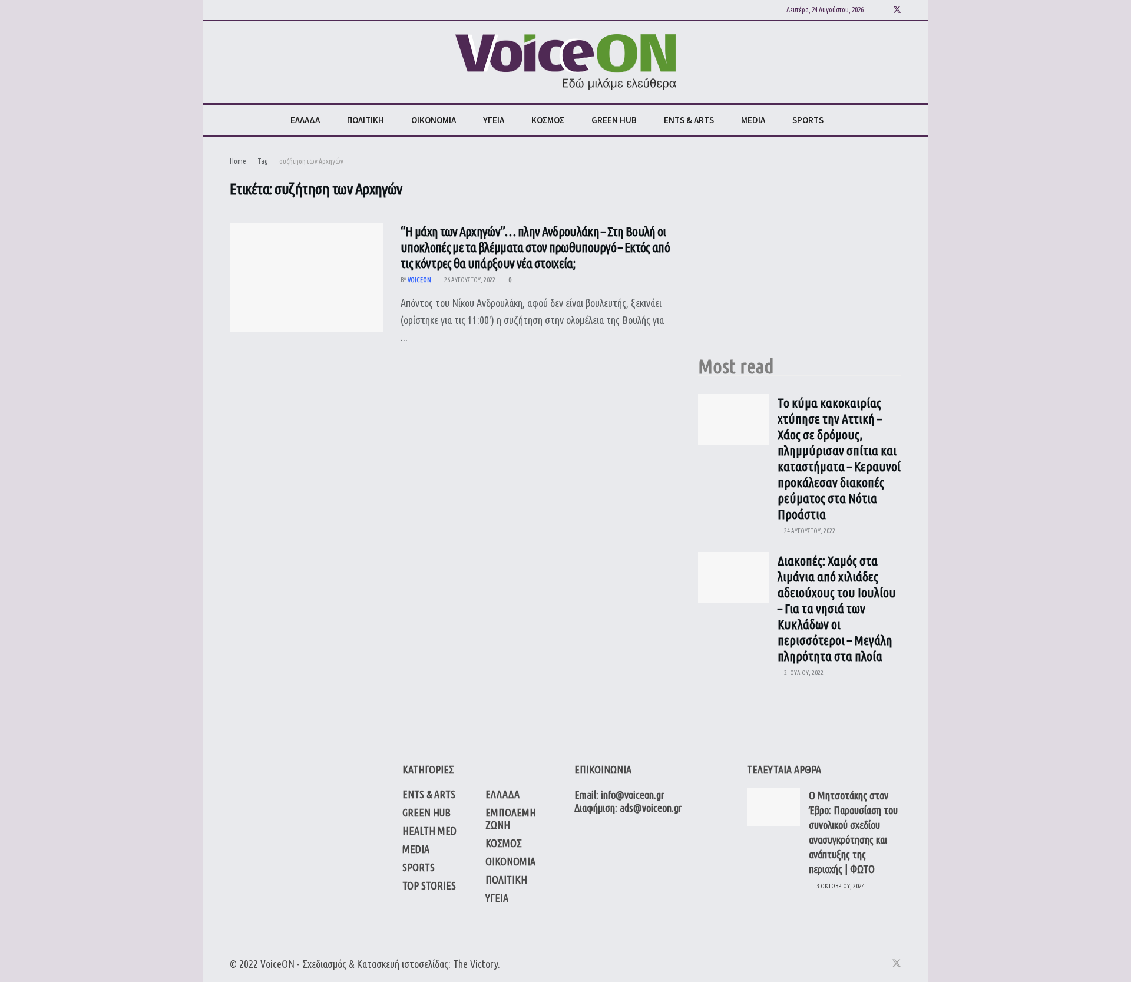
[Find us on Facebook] (881, 10)
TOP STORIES (429, 885)
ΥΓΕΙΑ (493, 119)
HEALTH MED (429, 830)
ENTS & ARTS (689, 119)
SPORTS (808, 119)
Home (238, 161)
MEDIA (753, 119)
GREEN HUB (614, 119)
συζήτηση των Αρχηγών (311, 161)
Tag (262, 161)
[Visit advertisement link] (799, 243)
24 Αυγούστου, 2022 (809, 530)
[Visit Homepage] (565, 62)
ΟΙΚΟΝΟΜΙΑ (433, 119)
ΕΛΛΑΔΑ (305, 119)
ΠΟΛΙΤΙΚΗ (365, 119)
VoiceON (277, 964)
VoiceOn (419, 279)
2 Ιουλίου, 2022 (803, 672)
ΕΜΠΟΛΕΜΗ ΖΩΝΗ (510, 818)
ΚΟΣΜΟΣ (547, 119)
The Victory (475, 964)
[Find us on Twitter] (897, 10)
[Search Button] (896, 120)
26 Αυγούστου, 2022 (469, 279)
